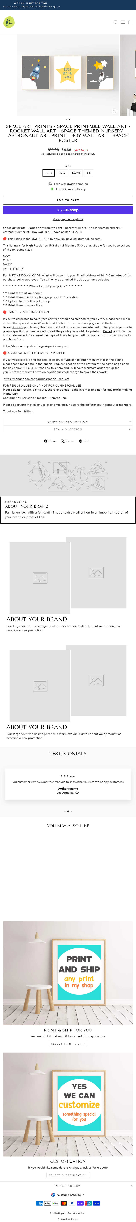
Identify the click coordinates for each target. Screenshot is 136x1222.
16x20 (76, 173)
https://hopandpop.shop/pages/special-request (36, 346)
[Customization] (68, 1104)
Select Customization (68, 1175)
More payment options (68, 219)
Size (68, 166)
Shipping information (68, 421)
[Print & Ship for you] (68, 973)
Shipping (62, 153)
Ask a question (68, 429)
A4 (88, 173)
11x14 (61, 173)
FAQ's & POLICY (67, 1185)
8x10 (49, 173)
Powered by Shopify (68, 1219)
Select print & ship (68, 1043)
